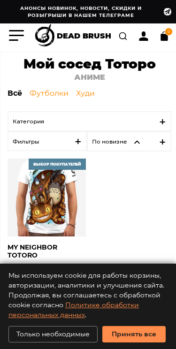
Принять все (134, 333)
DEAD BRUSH (84, 35)
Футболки (49, 93)
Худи (85, 93)
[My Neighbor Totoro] (47, 198)
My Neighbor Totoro (32, 251)
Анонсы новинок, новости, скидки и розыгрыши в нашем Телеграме (81, 11)
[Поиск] (124, 35)
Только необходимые (53, 333)
